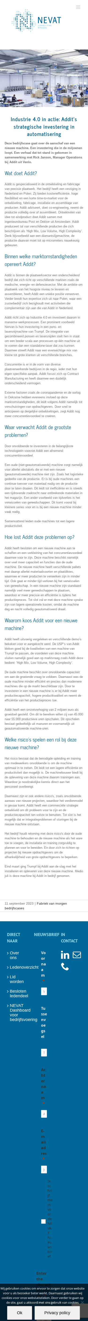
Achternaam (43, 1083)
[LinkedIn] (65, 955)
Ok (19, 1312)
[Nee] (82, 1302)
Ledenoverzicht (17, 967)
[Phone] (65, 966)
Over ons (14, 955)
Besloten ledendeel (17, 993)
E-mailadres (44, 1142)
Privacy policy (57, 1312)
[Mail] (77, 955)
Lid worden (17, 979)
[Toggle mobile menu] (78, 7)
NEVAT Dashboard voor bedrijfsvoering (17, 1012)
